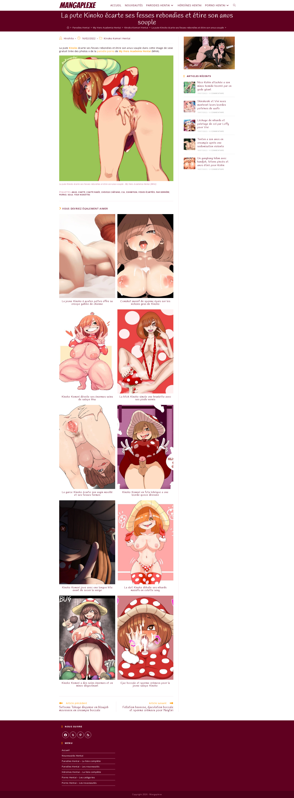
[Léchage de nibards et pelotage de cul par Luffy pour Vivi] (189, 125)
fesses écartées (146, 192)
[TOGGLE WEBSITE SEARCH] (234, 5)
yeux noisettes (82, 194)
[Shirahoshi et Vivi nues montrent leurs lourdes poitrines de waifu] (189, 106)
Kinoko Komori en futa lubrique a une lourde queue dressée (145, 493)
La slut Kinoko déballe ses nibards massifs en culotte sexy (145, 589)
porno (63, 194)
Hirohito (69, 38)
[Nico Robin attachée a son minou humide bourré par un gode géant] (189, 87)
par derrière (162, 192)
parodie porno (105, 51)
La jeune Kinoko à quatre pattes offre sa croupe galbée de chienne (87, 302)
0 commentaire (216, 93)
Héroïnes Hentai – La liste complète (81, 771)
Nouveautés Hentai (72, 755)
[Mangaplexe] (68, 27)
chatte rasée (93, 192)
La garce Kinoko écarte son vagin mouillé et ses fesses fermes (87, 493)
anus (74, 192)
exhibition (131, 192)
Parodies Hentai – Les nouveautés (80, 766)
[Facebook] (65, 735)
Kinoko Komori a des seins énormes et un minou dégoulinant (87, 684)
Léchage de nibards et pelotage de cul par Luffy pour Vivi (213, 124)
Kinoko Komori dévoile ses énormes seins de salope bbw (87, 398)
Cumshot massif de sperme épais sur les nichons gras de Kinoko (145, 302)
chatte (81, 192)
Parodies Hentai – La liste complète (81, 761)
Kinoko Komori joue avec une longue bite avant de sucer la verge (87, 589)
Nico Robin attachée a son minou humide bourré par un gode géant (214, 86)
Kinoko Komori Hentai (117, 38)
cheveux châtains (110, 192)
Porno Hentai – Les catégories (78, 777)
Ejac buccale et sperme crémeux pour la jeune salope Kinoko (145, 684)
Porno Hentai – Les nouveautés (79, 782)
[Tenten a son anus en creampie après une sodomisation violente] (189, 144)
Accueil (65, 750)
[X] (73, 735)
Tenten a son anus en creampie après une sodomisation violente (210, 143)
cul (123, 192)
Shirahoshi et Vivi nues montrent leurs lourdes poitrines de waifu (211, 105)
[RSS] (88, 735)
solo (70, 194)
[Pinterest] (80, 735)
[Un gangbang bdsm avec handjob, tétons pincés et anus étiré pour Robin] (189, 163)
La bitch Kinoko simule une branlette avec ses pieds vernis (145, 398)
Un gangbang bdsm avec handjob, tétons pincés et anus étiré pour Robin (212, 162)
